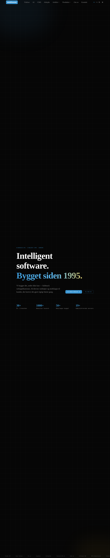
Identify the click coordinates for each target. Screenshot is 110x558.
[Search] (99, 2)
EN (97, 2)
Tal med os (88, 291)
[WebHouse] (12, 2)
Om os (76, 2)
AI (33, 2)
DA (94, 2)
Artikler (55, 2)
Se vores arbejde (72, 291)
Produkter (65, 2)
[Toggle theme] (102, 2)
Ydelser (27, 2)
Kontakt (84, 2)
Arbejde (47, 2)
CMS (39, 2)
